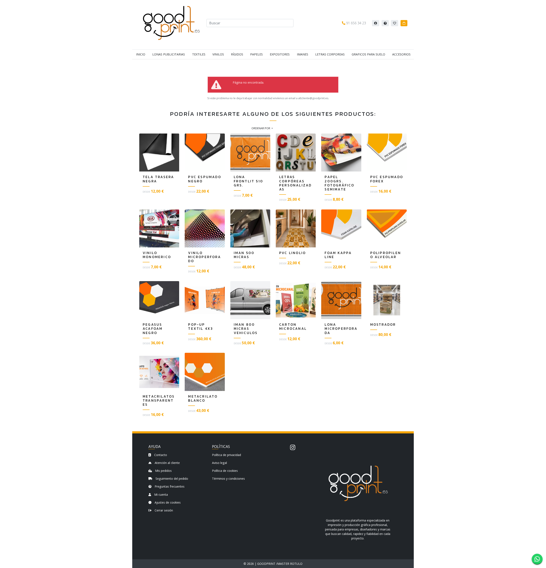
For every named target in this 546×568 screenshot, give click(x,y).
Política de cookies (225, 471)
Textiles (198, 54)
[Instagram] (292, 447)
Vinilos (218, 54)
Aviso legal (219, 463)
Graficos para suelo (368, 54)
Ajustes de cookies (167, 502)
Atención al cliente (167, 463)
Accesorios (401, 54)
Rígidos (237, 54)
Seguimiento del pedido (171, 478)
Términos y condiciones (228, 478)
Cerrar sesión (163, 510)
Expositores (280, 54)
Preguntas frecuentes (169, 486)
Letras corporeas (330, 54)
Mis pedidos (163, 471)
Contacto (160, 455)
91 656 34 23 (355, 23)
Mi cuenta (160, 494)
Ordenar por (261, 128)
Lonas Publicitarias (168, 54)
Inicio (140, 54)
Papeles (256, 54)
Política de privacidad (226, 455)
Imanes (302, 54)
